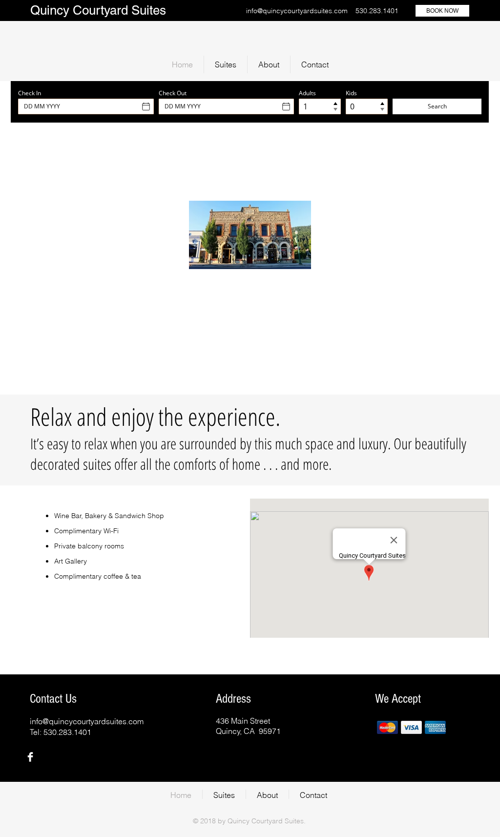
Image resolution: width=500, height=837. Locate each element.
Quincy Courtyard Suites (98, 10)
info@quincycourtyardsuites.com (297, 10)
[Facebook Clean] (30, 757)
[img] (387, 727)
